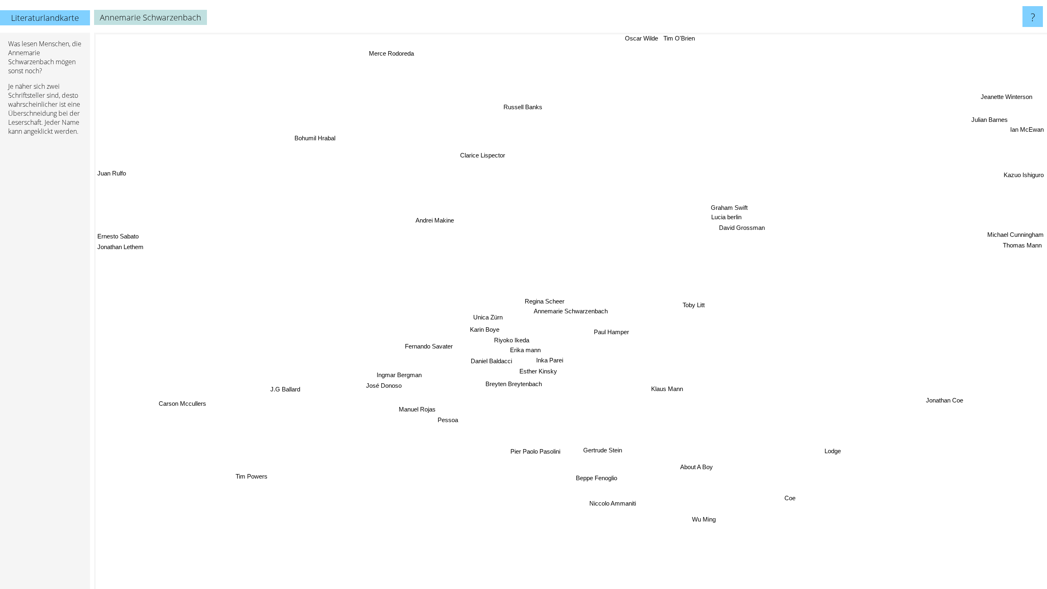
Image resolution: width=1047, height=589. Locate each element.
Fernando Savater (429, 346)
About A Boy (696, 467)
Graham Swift (743, 200)
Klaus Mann (670, 387)
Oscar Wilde (651, 38)
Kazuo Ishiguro (1024, 177)
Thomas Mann (1024, 246)
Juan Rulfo (111, 172)
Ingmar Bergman (403, 376)
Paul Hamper (611, 331)
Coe (789, 498)
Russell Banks (525, 106)
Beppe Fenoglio (596, 477)
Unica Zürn (486, 318)
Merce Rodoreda (385, 52)
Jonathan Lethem (120, 241)
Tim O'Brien (689, 38)
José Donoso (383, 387)
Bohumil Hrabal (313, 138)
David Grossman (716, 218)
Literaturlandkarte (45, 17)
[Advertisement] (45, 267)
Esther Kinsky (542, 372)
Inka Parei (553, 360)
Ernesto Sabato (118, 230)
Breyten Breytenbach (514, 383)
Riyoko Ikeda (513, 340)
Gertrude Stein (583, 454)
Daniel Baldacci (494, 362)
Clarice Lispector (468, 154)
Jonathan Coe (944, 400)
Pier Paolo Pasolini (532, 450)
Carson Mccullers (187, 410)
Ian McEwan (1027, 131)
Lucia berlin (708, 208)
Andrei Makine (435, 218)
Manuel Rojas (414, 417)
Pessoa (449, 415)
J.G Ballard (288, 394)
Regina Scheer (544, 301)
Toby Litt (693, 304)
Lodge (832, 451)
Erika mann (526, 351)
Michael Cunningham (1015, 236)
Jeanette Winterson (1011, 99)
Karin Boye (486, 330)
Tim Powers (244, 471)
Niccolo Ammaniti (612, 503)
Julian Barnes (990, 121)
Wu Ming (704, 519)
